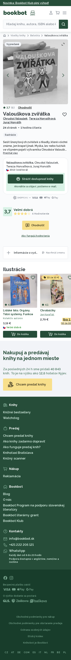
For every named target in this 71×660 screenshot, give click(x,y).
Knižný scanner (14, 458)
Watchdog (11, 418)
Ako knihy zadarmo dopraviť (24, 441)
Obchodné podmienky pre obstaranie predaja (35, 623)
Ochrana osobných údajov (35, 630)
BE (58, 652)
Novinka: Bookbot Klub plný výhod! (26, 3)
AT (12, 652)
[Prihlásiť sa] (51, 12)
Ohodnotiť (25, 107)
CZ (6, 652)
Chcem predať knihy (18, 436)
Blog (6, 494)
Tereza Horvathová (42, 118)
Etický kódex (35, 636)
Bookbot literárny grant (21, 515)
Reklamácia (12, 476)
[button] (35, 71)
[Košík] (57, 12)
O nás (7, 499)
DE (19, 652)
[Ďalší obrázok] (63, 75)
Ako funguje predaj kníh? (22, 447)
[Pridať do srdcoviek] (64, 114)
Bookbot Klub (13, 521)
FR (52, 652)
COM (27, 652)
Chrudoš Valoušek (15, 118)
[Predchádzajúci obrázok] (8, 75)
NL (46, 652)
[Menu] (64, 12)
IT (40, 652)
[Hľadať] (63, 24)
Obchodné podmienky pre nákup (35, 617)
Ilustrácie (14, 269)
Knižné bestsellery (17, 412)
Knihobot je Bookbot (35, 642)
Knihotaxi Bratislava (18, 453)
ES (34, 652)
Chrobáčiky (47, 310)
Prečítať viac (10, 153)
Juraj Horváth (12, 122)
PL (64, 652)
